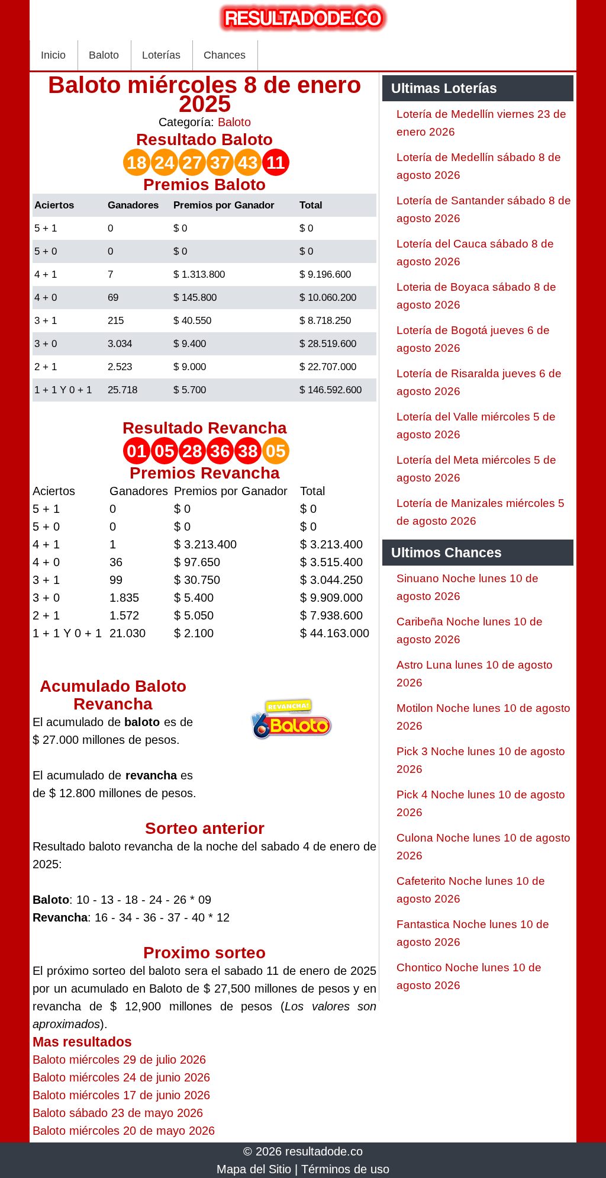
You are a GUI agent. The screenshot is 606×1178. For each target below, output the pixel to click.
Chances (225, 55)
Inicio (53, 55)
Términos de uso (345, 1169)
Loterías (161, 55)
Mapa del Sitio (254, 1169)
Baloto (104, 55)
